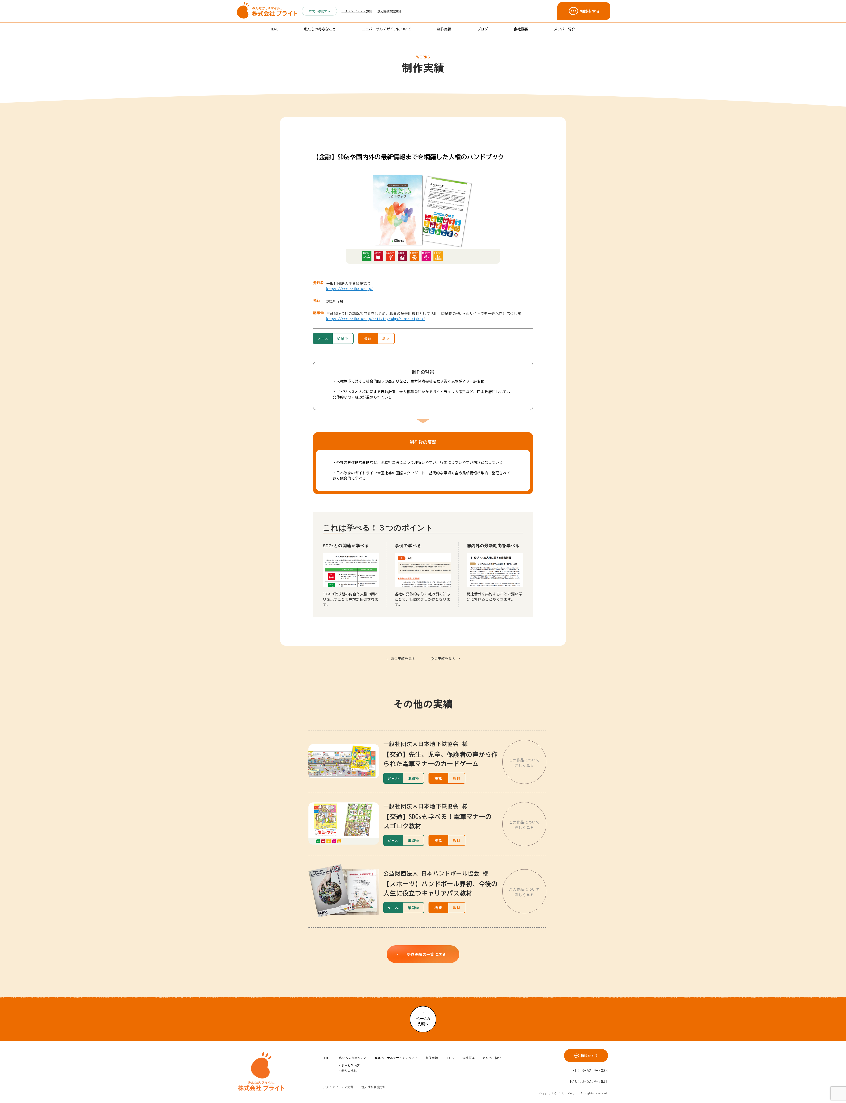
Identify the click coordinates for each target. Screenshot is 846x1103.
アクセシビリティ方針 (356, 11)
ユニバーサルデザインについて (386, 29)
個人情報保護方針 (389, 11)
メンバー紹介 (564, 29)
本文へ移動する (319, 11)
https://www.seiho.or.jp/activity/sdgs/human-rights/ (375, 319)
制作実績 (444, 29)
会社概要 (521, 29)
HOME (274, 29)
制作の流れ (349, 1070)
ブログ (482, 29)
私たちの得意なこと (320, 29)
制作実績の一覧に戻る (426, 954)
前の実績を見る (403, 658)
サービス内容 (350, 1065)
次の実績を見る (443, 658)
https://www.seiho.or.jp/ (349, 289)
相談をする (590, 11)
